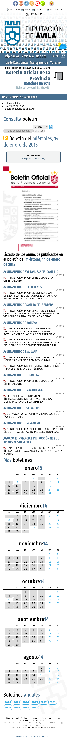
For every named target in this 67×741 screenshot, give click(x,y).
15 (33, 486)
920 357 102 (36, 14)
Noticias (41, 56)
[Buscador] (42, 4)
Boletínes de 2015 (37, 83)
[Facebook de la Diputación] (15, 4)
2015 (28, 68)
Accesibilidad (56, 9)
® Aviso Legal (12, 718)
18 (33, 524)
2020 (8, 707)
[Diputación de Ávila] (33, 48)
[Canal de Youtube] (37, 4)
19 (9, 489)
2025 (17, 702)
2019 (17, 707)
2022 (44, 702)
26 (9, 493)
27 (17, 493)
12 (9, 486)
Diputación (12, 56)
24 (25, 527)
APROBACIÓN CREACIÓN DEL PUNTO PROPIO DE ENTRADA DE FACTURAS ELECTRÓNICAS (33, 430)
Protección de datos (51, 718)
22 (33, 489)
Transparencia (39, 62)
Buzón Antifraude (40, 720)
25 (17, 569)
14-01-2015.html (41, 68)
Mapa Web (15, 9)
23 (41, 489)
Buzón (27, 9)
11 (33, 520)
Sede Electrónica (17, 62)
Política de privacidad (30, 718)
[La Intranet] (51, 4)
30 (41, 493)
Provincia (28, 56)
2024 (26, 702)
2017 (35, 707)
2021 (52, 702)
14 (25, 486)
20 (17, 489)
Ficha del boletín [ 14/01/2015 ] (33, 87)
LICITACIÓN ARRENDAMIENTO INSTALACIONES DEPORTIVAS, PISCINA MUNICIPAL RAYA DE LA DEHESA (27, 399)
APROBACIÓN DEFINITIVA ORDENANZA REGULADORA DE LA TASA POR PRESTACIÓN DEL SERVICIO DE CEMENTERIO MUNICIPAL (31, 342)
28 (25, 493)
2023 (35, 702)
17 (25, 524)
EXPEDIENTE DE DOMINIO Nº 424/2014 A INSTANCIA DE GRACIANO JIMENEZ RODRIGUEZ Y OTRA (32, 451)
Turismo (55, 62)
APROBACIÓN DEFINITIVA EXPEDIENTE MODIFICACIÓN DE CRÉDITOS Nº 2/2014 (29, 359)
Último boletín (12, 103)
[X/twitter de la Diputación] (26, 4)
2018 (26, 707)
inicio (7, 68)
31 (25, 531)
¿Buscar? (39, 131)
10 (25, 520)
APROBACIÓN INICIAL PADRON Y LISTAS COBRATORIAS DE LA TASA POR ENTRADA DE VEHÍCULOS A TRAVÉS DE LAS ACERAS (31, 313)
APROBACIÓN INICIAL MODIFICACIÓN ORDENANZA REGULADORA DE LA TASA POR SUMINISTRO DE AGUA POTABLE (30, 296)
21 (25, 489)
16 (41, 486)
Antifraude (40, 9)
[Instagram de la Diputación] (21, 4)
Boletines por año (14, 106)
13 (17, 486)
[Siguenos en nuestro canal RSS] (32, 4)
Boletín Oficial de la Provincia (20, 97)
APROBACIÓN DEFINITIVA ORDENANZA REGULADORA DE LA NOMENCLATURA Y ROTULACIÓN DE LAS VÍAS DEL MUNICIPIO (29, 331)
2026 (8, 702)
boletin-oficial (18, 68)
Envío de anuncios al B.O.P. (20, 108)
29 (33, 493)
